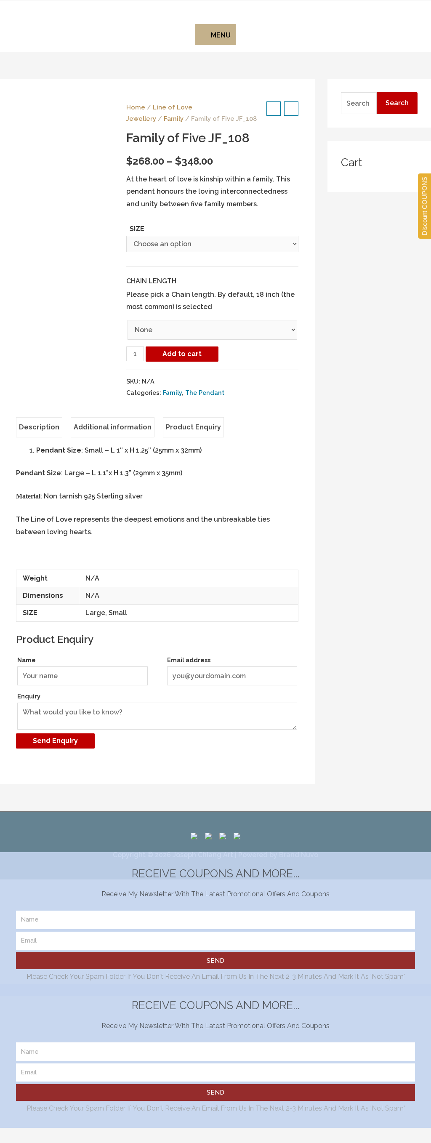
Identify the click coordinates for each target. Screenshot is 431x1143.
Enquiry (28, 696)
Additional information (113, 427)
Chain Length (151, 281)
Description (39, 427)
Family (174, 118)
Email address (188, 659)
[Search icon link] (215, 12)
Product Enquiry (193, 427)
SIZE (137, 229)
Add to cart (182, 354)
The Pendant (204, 392)
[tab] (39, 427)
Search (397, 103)
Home (135, 107)
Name (26, 659)
